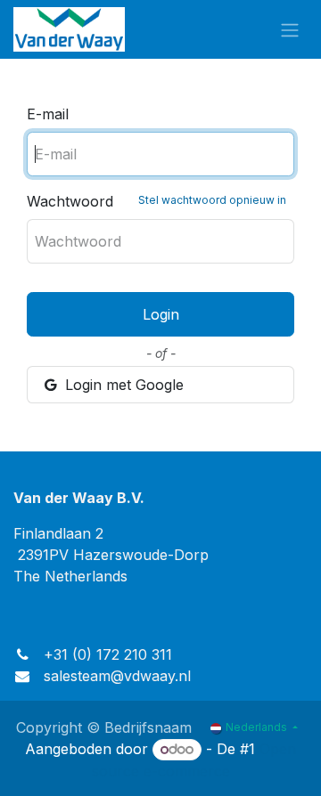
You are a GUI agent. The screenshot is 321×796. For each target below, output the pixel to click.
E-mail (48, 114)
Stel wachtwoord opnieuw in (212, 200)
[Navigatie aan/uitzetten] (290, 29)
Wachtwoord (156, 201)
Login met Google (122, 385)
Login (161, 314)
